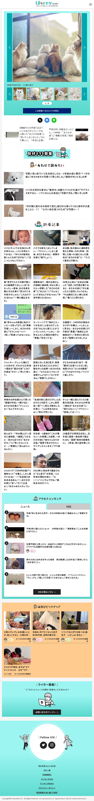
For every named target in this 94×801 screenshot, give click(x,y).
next (84, 47)
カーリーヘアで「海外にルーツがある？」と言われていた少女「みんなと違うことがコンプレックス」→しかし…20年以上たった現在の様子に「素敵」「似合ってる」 (46, 330)
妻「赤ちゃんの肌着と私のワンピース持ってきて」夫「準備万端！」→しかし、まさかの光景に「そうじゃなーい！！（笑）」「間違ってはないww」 (17, 328)
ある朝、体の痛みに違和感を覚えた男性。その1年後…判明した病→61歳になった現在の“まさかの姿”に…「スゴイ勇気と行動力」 (76, 254)
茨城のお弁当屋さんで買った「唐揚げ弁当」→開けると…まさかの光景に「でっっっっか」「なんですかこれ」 (17, 404)
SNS (68, 506)
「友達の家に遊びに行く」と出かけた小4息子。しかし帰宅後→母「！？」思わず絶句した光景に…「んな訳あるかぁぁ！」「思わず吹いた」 (47, 406)
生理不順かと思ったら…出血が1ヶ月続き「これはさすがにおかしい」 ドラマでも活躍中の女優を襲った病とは (57, 545)
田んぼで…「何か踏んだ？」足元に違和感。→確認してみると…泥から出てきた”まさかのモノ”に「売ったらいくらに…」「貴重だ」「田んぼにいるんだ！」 (17, 441)
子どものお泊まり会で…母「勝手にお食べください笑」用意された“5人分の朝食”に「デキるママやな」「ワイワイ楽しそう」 (76, 368)
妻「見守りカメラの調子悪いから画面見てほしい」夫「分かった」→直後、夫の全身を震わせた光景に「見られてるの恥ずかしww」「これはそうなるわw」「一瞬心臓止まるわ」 (17, 291)
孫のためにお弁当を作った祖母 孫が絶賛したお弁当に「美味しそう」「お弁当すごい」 (57, 561)
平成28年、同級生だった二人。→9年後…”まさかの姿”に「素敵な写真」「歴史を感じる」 (61, 134)
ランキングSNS (47, 779)
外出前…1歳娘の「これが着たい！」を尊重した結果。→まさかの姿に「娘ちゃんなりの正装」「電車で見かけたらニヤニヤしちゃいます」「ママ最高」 (46, 441)
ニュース (25, 506)
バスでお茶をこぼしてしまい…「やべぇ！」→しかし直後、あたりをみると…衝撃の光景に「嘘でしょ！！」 (46, 252)
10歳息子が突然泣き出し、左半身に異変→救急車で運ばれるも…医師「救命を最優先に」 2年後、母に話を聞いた (76, 438)
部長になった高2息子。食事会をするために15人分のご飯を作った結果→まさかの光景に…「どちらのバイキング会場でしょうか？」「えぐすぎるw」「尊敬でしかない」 (47, 370)
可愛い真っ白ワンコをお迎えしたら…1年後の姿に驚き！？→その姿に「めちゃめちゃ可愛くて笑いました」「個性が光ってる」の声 (57, 175)
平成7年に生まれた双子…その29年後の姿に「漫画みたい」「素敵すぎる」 (57, 514)
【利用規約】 (47, 774)
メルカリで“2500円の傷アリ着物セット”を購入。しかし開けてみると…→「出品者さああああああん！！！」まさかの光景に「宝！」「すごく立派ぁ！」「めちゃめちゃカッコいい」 (17, 480)
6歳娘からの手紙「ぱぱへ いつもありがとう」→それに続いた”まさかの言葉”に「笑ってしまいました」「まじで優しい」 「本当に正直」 (33, 134)
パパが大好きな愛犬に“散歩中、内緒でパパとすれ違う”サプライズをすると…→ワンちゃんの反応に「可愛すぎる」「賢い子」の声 (57, 191)
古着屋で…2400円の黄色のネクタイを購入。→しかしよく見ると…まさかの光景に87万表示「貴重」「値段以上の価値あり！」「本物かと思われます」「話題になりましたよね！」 (76, 331)
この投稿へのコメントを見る (47, 110)
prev (9, 47)
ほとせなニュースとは (47, 766)
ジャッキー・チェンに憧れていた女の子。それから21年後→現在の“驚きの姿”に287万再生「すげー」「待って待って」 (17, 368)
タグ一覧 (46, 770)
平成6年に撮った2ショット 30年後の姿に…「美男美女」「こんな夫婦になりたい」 (57, 530)
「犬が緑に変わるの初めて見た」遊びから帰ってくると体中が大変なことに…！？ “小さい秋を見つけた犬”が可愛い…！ (57, 207)
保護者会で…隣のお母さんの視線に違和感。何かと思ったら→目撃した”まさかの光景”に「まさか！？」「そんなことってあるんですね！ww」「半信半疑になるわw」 (47, 289)
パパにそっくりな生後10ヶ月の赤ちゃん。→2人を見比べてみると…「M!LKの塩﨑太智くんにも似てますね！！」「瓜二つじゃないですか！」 (17, 254)
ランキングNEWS (47, 783)
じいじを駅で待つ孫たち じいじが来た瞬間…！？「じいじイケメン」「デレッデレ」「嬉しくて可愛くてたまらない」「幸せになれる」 (56, 576)
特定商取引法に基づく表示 (47, 792)
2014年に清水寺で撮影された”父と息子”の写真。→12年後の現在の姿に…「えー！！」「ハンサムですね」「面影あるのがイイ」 (46, 477)
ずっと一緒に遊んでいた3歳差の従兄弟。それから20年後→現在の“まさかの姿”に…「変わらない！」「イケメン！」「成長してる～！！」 (76, 406)
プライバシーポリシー (47, 788)
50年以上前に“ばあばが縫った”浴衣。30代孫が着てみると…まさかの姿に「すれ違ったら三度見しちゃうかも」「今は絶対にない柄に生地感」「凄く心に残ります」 (76, 289)
